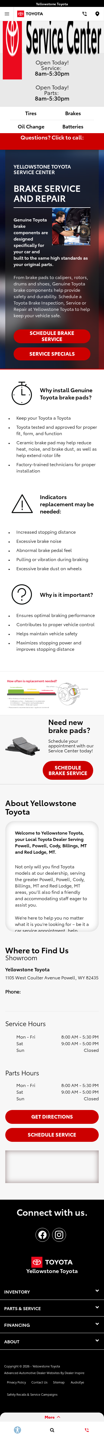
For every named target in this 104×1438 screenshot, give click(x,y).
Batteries (72, 126)
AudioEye (77, 1382)
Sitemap (59, 1382)
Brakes (73, 112)
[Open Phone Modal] (84, 14)
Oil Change (31, 126)
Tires (31, 112)
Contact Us (39, 1382)
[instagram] (59, 1235)
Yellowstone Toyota (46, 1366)
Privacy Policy (16, 1382)
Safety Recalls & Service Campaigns (32, 1394)
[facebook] (42, 1235)
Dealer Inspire (74, 1372)
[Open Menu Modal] (7, 14)
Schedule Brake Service (68, 770)
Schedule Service (52, 1134)
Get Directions (52, 1116)
